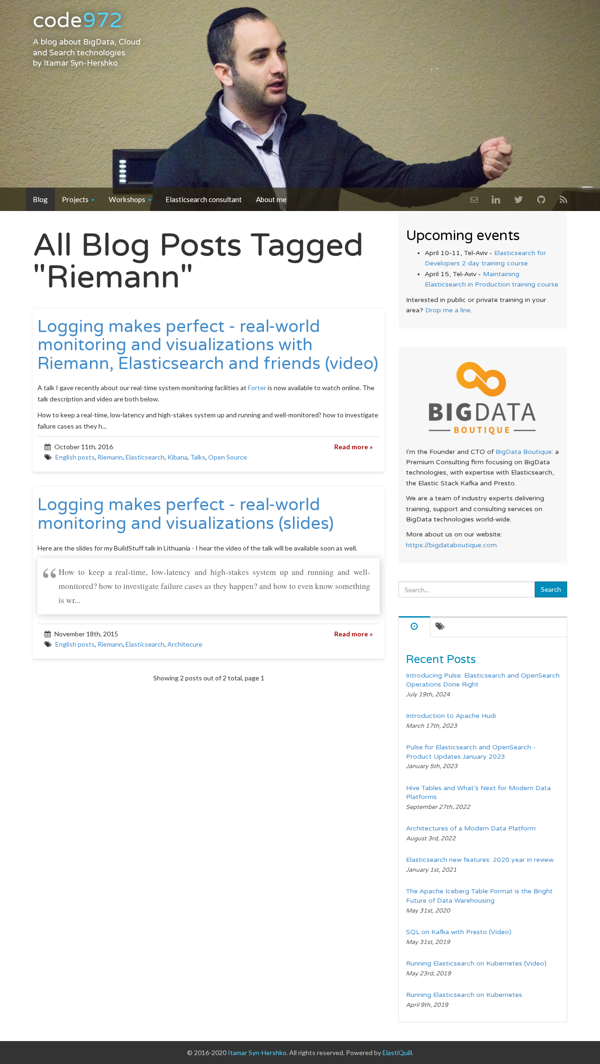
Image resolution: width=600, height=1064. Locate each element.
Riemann (110, 457)
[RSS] (563, 199)
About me (271, 199)
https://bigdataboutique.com (451, 545)
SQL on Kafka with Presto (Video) (458, 932)
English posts (75, 457)
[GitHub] (541, 199)
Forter (257, 388)
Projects (76, 199)
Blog (40, 199)
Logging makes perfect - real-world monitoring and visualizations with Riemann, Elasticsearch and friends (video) (208, 345)
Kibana (177, 457)
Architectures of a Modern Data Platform (471, 828)
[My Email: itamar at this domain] (474, 199)
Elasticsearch (145, 457)
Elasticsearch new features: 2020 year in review (480, 860)
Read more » (353, 447)
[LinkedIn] (496, 199)
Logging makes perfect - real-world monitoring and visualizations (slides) (186, 514)
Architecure (184, 644)
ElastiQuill (397, 1052)
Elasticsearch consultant (203, 199)
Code (77, 20)
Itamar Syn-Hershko (81, 63)
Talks (197, 457)
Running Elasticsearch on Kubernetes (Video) (476, 963)
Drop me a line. (448, 310)
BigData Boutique (523, 452)
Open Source (227, 457)
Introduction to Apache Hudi (451, 716)
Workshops (128, 199)
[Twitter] (518, 199)
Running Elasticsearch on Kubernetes (464, 995)
